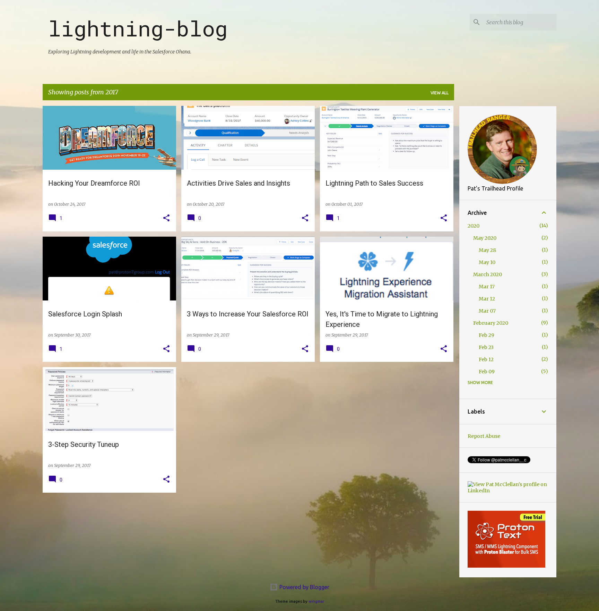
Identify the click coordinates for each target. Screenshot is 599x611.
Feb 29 (486, 335)
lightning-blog (138, 28)
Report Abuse (484, 436)
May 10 (487, 262)
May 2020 (484, 238)
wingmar (316, 601)
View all (440, 93)
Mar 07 (487, 311)
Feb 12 (486, 359)
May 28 (487, 250)
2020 (473, 226)
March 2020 (487, 274)
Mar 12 (487, 299)
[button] (166, 218)
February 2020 (490, 323)
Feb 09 (487, 371)
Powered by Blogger (303, 587)
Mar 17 (487, 286)
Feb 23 (486, 347)
